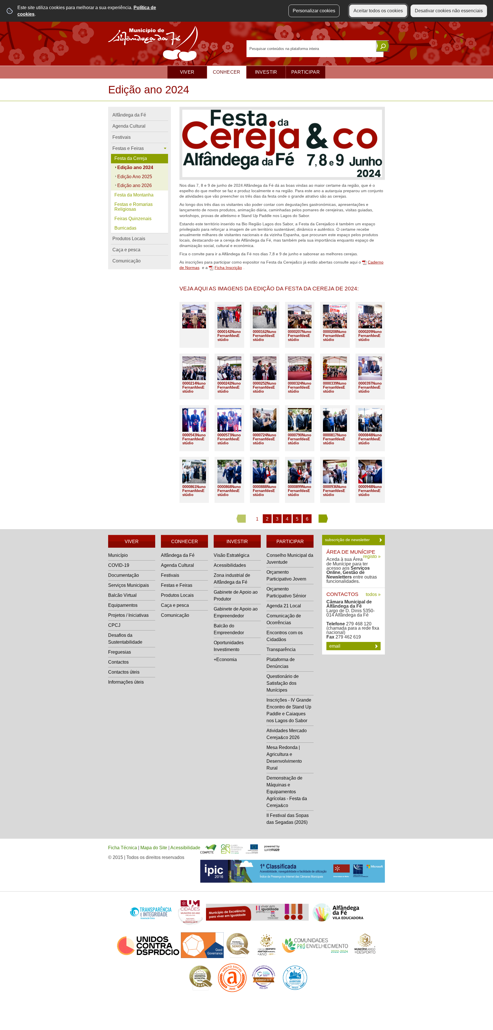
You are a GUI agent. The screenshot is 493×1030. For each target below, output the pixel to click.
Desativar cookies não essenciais (449, 10)
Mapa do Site (153, 847)
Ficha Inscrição (228, 268)
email (335, 646)
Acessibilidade (185, 847)
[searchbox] (314, 48)
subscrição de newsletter (348, 539)
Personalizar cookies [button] (314, 10)
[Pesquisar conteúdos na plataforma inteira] (382, 46)
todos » (373, 594)
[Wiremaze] (272, 847)
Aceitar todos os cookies (378, 10)
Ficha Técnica (122, 847)
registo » (372, 556)
